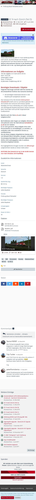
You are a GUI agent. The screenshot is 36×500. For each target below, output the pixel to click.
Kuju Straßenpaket (9, 440)
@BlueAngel (30, 146)
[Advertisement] (18, 13)
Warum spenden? (18, 480)
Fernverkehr (13, 259)
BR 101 (4, 261)
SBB (7, 259)
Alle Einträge (31, 450)
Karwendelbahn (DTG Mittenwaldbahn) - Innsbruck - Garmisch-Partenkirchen (16, 397)
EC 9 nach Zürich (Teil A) (11, 403)
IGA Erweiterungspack (10, 444)
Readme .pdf (9, 228)
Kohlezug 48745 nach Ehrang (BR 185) (15, 417)
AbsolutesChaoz (8, 22)
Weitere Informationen (7, 497)
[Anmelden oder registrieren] (29, 2)
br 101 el (10, 261)
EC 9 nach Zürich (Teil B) (11, 407)
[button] (33, 2)
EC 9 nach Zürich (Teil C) (11, 412)
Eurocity (21, 259)
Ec (2, 259)
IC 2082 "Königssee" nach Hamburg (15, 435)
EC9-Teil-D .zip (9, 224)
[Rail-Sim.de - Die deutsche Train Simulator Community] (7, 2)
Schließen (17, 497)
